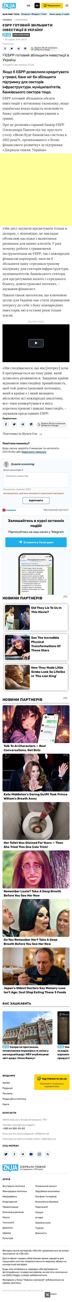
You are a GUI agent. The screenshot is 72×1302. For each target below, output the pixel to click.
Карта (6, 1104)
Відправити (36, 500)
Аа (37, 5)
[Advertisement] (36, 190)
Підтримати (54, 5)
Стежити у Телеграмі (38, 542)
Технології (8, 1222)
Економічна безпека (46, 1201)
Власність (41, 1233)
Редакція (8, 1088)
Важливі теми (11, 14)
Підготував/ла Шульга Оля (20, 433)
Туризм (39, 1228)
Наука (6, 1217)
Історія (39, 1217)
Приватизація (10, 1207)
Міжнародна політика (15, 1191)
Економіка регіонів (13, 1212)
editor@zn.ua (49, 1138)
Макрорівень (10, 1196)
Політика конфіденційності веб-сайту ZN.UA (23, 1291)
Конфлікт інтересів (46, 1196)
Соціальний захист (46, 1186)
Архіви (6, 1082)
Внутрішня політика (14, 1186)
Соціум (39, 1212)
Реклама (7, 1093)
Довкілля (8, 1227)
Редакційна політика (14, 1098)
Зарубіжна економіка (47, 1191)
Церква (7, 1233)
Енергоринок (10, 1201)
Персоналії (41, 1207)
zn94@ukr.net (41, 1133)
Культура (8, 1238)
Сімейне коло (43, 1222)
